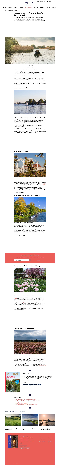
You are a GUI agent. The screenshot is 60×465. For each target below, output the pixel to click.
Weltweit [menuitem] (42, 7)
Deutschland (11, 10)
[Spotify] (50, 1)
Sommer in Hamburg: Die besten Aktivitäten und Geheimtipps (46, 429)
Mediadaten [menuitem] (50, 441)
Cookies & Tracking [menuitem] (42, 441)
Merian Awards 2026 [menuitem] (7, 7)
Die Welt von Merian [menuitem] (52, 7)
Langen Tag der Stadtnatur (24, 302)
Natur (6, 426)
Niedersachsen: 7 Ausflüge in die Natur (29, 429)
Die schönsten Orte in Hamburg (22, 403)
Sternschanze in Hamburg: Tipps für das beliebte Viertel (26, 404)
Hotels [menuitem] (21, 7)
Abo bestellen (26, 384)
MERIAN (6, 10)
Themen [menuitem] (15, 7)
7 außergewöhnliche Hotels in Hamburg (23, 402)
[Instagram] (49, 1)
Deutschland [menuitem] (28, 7)
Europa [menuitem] (36, 7)
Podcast (45, 1)
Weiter (38, 260)
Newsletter (41, 1)
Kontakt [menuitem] (49, 439)
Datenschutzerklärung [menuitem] (42, 439)
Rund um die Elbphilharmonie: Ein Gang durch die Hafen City (28, 400)
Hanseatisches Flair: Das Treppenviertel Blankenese (26, 399)
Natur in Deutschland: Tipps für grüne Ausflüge (12, 429)
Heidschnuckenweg (42, 365)
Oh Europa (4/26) (23, 436)
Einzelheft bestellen (35, 384)
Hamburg (15, 10)
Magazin (38, 1)
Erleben (40, 426)
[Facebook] (47, 1)
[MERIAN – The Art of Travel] (30, 4)
